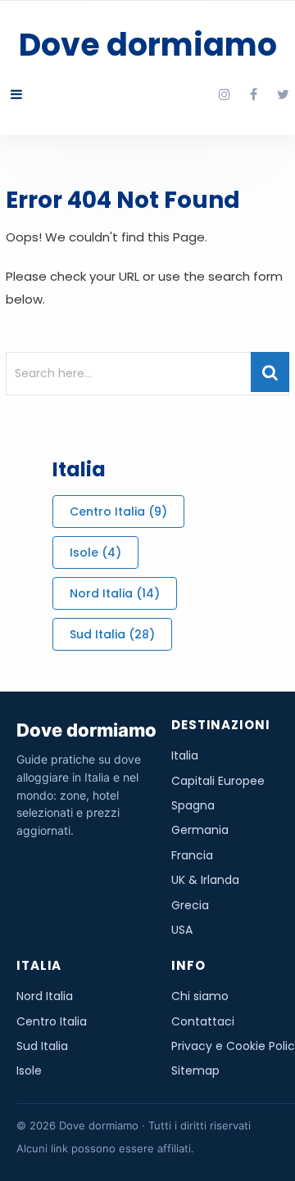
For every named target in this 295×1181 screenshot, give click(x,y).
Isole (95, 552)
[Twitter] (283, 95)
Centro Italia (118, 511)
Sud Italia (112, 634)
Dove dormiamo (148, 44)
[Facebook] (253, 95)
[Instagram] (224, 95)
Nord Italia (115, 593)
